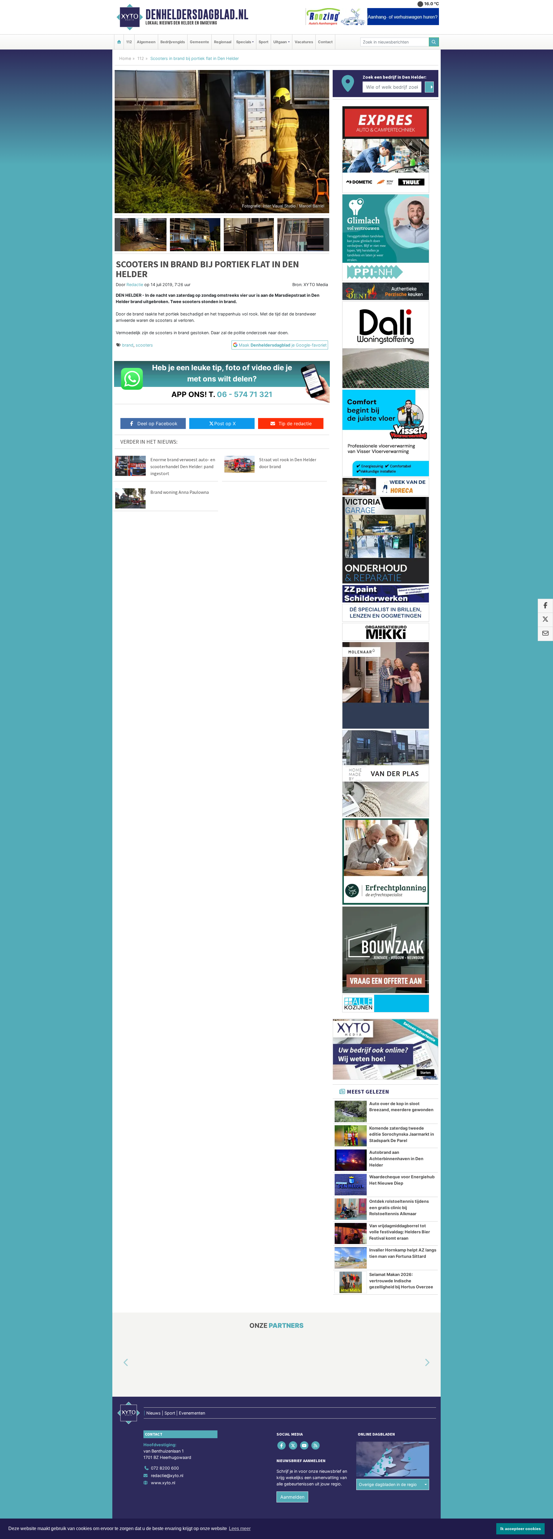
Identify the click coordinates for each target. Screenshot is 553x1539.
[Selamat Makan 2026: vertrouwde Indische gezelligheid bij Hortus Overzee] (350, 1282)
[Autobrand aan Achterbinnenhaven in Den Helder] (350, 1160)
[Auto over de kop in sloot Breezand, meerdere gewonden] (350, 1111)
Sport (263, 42)
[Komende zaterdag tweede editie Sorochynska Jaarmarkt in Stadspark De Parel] (350, 1136)
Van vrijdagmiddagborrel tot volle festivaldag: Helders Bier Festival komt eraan (399, 1232)
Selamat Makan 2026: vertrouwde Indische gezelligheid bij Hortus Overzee (401, 1280)
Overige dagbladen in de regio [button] (388, 1484)
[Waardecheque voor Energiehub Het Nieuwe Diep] (350, 1185)
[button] (117, 235)
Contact (325, 42)
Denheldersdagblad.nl (196, 14)
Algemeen (146, 42)
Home (125, 58)
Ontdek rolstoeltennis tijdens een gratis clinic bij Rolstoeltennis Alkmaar (399, 1207)
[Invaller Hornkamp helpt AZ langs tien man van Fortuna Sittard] (350, 1258)
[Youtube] (304, 1445)
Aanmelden (292, 1497)
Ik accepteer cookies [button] (520, 1528)
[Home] (118, 42)
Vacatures (304, 42)
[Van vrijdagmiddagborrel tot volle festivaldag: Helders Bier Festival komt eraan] (350, 1234)
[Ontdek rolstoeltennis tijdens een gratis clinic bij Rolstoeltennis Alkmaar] (350, 1209)
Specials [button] (243, 42)
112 (129, 42)
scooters (144, 345)
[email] (545, 634)
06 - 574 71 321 (244, 394)
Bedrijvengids (172, 42)
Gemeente (199, 42)
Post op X (225, 423)
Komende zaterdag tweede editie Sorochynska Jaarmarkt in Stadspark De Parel (401, 1134)
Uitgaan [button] (280, 42)
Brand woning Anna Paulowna (179, 492)
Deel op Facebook (157, 423)
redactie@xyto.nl (167, 1475)
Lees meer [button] (240, 1528)
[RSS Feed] (316, 1445)
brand (127, 345)
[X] (293, 1445)
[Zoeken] (434, 41)
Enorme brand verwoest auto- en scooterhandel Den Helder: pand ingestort (182, 466)
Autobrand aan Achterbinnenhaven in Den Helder (396, 1158)
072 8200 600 (165, 1468)
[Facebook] (282, 1445)
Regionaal (222, 42)
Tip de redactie (295, 423)
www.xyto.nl (163, 1482)
